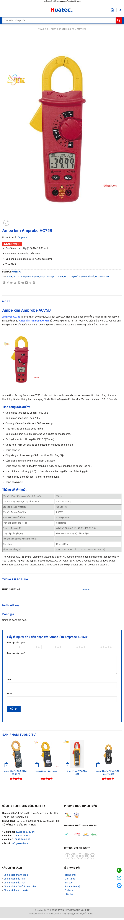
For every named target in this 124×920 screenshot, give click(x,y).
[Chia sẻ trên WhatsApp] (4, 282)
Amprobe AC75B (102, 276)
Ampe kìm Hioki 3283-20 (46, 771)
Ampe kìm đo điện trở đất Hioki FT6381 (108, 772)
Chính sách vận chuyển (16, 890)
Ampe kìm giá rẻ (71, 276)
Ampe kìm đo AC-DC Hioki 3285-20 (16, 772)
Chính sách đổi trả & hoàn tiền (20, 886)
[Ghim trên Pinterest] (19, 282)
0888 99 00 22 (22, 839)
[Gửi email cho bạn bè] (15, 282)
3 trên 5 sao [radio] (48, 647)
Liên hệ (69, 894)
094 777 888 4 (22, 835)
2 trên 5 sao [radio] (28, 647)
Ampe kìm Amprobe (31, 276)
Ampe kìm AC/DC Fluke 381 (77, 772)
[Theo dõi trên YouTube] (92, 856)
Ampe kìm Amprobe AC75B (51, 276)
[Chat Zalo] (119, 877)
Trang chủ (43, 29)
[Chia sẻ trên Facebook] (8, 282)
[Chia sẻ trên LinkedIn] (26, 282)
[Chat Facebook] (119, 885)
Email (10, 693)
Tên (9, 679)
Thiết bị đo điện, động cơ (62, 29)
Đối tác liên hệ (72, 886)
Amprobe (22, 237)
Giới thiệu (70, 878)
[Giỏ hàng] (112, 10)
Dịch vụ (69, 890)
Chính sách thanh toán (16, 874)
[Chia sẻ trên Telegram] (34, 282)
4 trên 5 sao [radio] (69, 647)
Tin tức (68, 882)
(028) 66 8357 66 (25, 831)
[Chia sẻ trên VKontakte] (22, 282)
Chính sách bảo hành (15, 878)
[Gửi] (119, 20)
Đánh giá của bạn (16, 642)
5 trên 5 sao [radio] (93, 647)
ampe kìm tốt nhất (86, 276)
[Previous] (2, 763)
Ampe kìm (81, 29)
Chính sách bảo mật (14, 882)
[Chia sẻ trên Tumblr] (30, 282)
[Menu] (4, 10)
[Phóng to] (6, 223)
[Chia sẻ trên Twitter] (11, 282)
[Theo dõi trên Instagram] (74, 856)
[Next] (121, 763)
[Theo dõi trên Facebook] (67, 856)
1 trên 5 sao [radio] (12, 647)
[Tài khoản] (120, 10)
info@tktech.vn (20, 843)
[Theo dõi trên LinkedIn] (86, 856)
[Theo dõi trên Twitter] (80, 856)
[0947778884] (119, 870)
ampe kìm (17, 276)
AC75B (9, 276)
